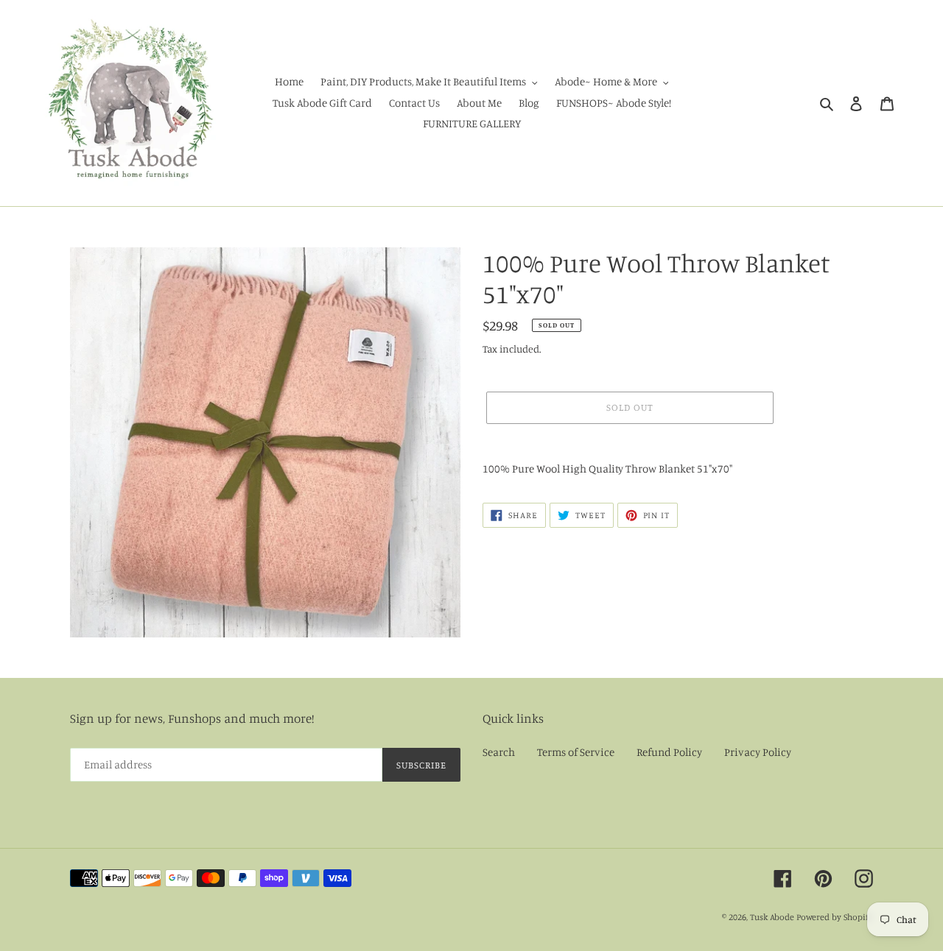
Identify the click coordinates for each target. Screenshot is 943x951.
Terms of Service (575, 752)
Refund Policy (669, 752)
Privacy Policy (757, 752)
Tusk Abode (772, 916)
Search (499, 752)
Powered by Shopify (834, 916)
